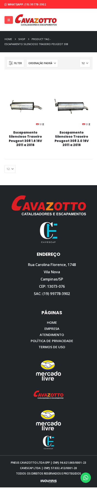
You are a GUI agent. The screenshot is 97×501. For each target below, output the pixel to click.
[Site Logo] (35, 20)
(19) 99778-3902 (35, 4)
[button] (9, 20)
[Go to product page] (25, 106)
